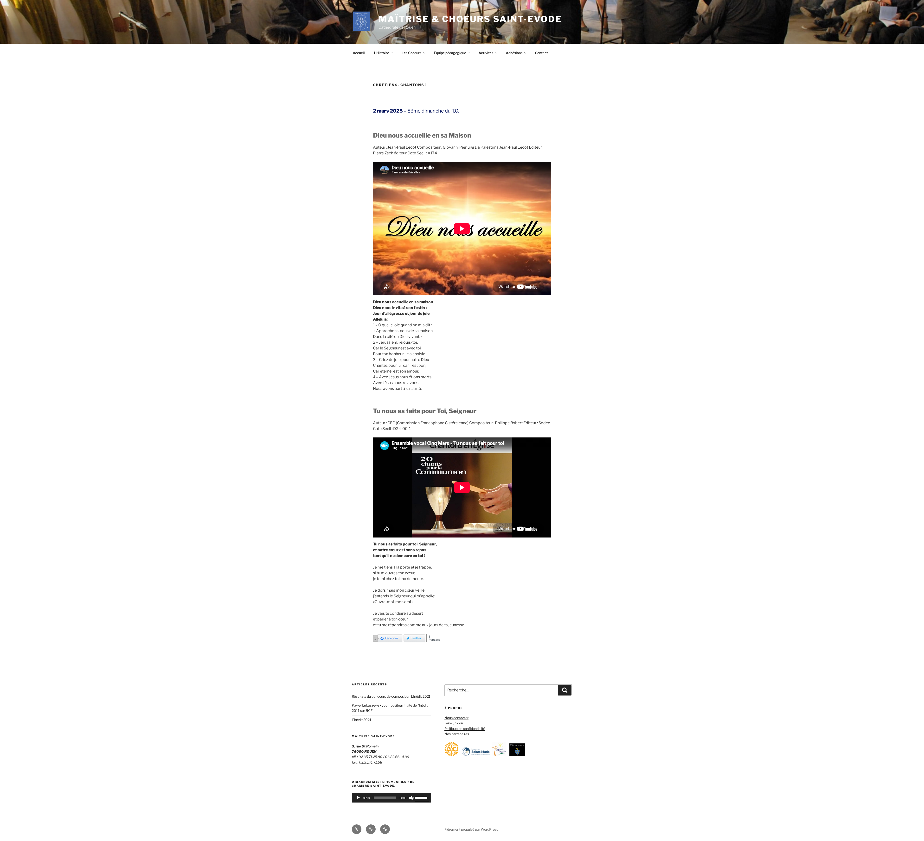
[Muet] (411, 797)
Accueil (359, 53)
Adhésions (514, 53)
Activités (486, 53)
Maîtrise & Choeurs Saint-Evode (470, 19)
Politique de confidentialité (464, 729)
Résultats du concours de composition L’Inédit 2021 (391, 696)
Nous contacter (456, 718)
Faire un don (453, 723)
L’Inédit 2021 (361, 720)
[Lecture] (358, 797)
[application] (391, 798)
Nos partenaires (456, 734)
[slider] (422, 797)
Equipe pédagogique (450, 53)
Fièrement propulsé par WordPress (471, 829)
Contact (541, 53)
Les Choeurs (411, 53)
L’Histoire (381, 53)
